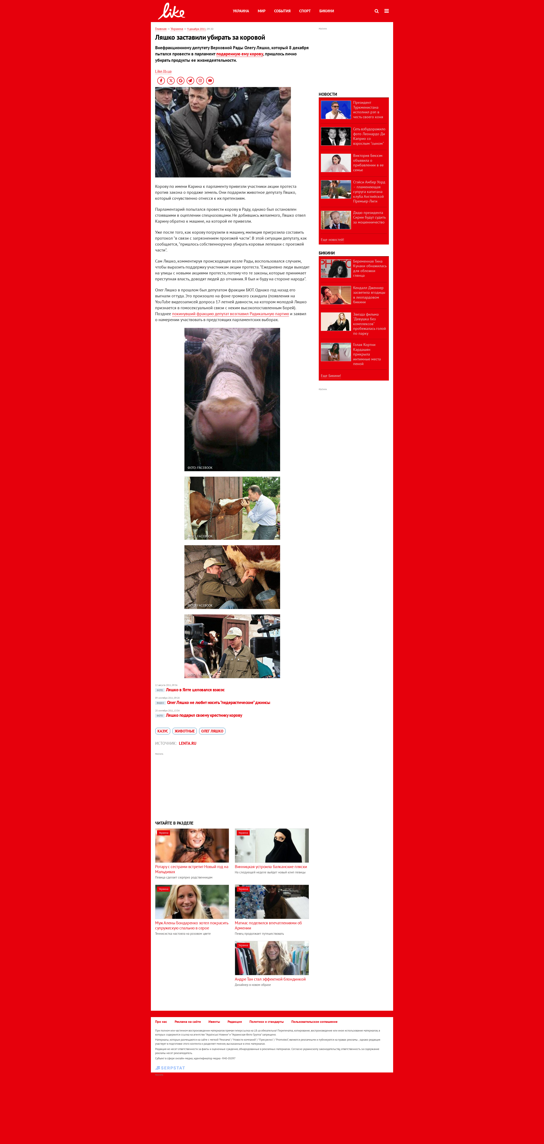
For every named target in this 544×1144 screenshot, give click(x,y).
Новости (328, 94)
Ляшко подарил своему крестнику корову (199, 715)
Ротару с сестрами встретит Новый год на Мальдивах (191, 869)
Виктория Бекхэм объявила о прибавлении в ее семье (368, 162)
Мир (261, 10)
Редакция (235, 1021)
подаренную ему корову (239, 54)
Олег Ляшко (212, 731)
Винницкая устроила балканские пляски (271, 866)
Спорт (305, 10)
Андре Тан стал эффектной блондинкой (270, 979)
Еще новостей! (332, 239)
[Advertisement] (232, 786)
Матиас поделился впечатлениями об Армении (268, 925)
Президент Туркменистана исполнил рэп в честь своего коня (368, 109)
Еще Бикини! (331, 375)
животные (185, 731)
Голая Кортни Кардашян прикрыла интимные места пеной (367, 354)
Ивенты (214, 1021)
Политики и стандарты (266, 1021)
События (282, 10)
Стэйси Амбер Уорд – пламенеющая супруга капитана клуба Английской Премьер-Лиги (369, 192)
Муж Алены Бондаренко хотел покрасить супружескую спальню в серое (191, 925)
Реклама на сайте (188, 1021)
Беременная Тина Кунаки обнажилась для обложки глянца (369, 268)
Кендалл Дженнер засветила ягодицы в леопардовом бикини (369, 295)
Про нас (161, 1021)
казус (162, 731)
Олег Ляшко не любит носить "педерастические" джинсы (213, 702)
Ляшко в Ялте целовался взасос (191, 690)
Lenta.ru (187, 743)
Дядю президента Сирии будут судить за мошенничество (369, 217)
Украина (241, 10)
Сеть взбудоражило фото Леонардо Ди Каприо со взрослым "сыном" (369, 136)
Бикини (326, 10)
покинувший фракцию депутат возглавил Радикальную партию (230, 313)
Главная (161, 29)
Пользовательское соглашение (314, 1021)
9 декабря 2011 (196, 29)
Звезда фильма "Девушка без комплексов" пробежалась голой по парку (369, 324)
